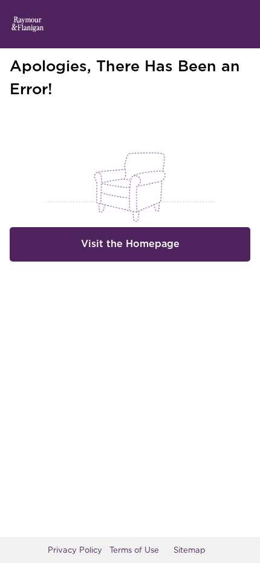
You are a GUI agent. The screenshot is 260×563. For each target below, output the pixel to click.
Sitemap (190, 550)
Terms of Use (134, 550)
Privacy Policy (75, 550)
